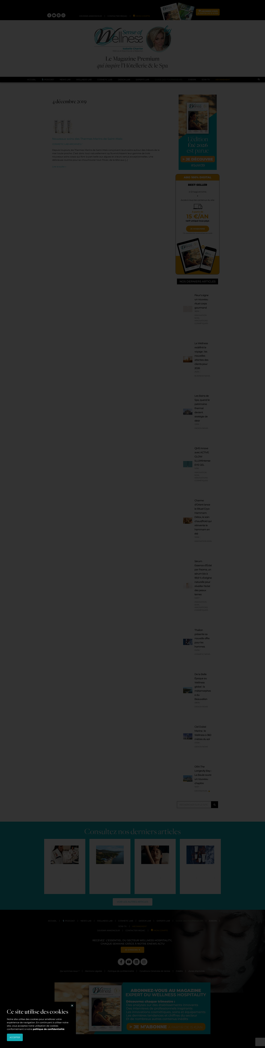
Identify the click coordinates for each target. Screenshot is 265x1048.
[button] (72, 1005)
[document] (132, 524)
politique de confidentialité (48, 1029)
